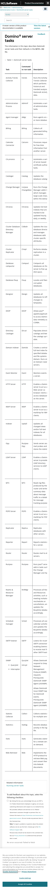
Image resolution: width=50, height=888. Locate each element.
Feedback (41, 34)
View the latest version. (40, 27)
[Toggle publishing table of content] (45, 8)
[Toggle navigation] (48, 3)
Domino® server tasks (25, 10)
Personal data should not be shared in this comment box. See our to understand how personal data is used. (26, 835)
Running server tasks (15, 785)
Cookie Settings (25, 878)
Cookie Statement (10, 872)
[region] (25, 868)
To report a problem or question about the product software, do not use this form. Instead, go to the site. (26, 827)
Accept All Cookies (25, 884)
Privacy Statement (19, 835)
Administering (17, 8)
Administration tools (7, 10)
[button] (5, 60)
